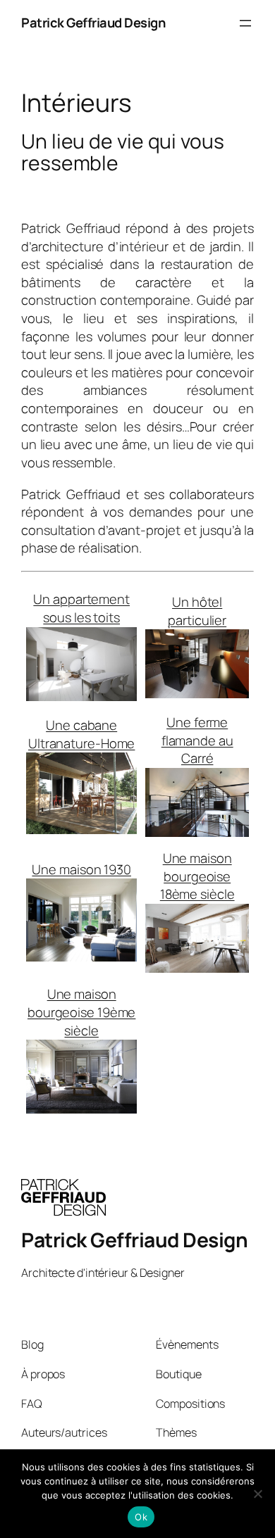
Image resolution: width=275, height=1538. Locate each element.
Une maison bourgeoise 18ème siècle (197, 876)
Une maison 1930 (81, 869)
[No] (257, 1494)
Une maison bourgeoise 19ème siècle (81, 1011)
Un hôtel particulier (197, 611)
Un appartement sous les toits (81, 608)
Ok (141, 1517)
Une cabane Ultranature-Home (81, 734)
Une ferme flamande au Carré (197, 740)
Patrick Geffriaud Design (93, 22)
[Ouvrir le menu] (245, 23)
